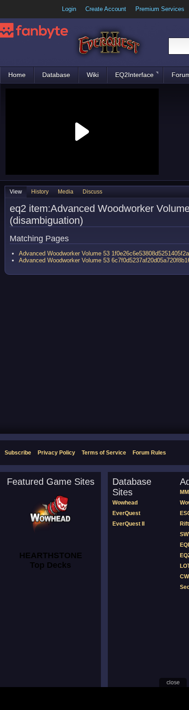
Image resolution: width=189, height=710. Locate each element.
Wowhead (125, 502)
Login (69, 9)
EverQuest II (128, 524)
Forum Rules (149, 452)
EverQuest (126, 513)
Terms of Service (104, 452)
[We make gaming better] (29, 9)
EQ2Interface (134, 74)
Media (65, 192)
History (40, 192)
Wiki (93, 74)
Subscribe (18, 452)
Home (17, 74)
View (16, 192)
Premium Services (159, 9)
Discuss (92, 192)
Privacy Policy (56, 452)
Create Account (105, 9)
